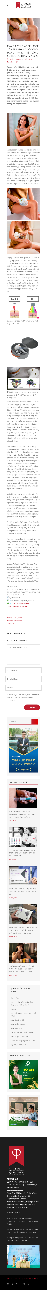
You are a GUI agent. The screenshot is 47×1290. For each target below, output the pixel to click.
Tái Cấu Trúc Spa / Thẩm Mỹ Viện (22, 1032)
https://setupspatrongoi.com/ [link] (17, 606)
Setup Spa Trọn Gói (17, 1020)
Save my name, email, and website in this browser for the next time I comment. (23, 698)
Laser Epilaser (17, 618)
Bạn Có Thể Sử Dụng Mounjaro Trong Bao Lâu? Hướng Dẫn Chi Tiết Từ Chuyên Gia (22, 853)
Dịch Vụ (13, 1009)
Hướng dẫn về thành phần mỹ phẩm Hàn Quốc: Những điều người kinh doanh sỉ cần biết (21, 969)
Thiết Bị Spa (28, 59)
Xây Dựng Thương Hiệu (18, 1045)
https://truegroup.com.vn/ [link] (20, 603)
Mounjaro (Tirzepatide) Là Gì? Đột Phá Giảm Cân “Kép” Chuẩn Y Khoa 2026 (23, 891)
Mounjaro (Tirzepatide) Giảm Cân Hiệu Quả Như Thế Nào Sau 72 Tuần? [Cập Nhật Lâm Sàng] (23, 930)
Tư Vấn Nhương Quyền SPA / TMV (22, 1041)
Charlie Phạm (15, 998)
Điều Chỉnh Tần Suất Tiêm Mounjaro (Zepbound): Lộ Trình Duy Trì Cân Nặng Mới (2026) (22, 814)
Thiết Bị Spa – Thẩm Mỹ (19, 1036)
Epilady (9, 618)
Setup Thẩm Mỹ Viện (17, 1024)
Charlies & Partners (15, 59)
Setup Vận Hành (16, 1028)
